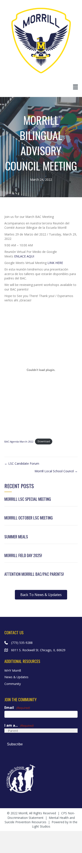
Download (44, 441)
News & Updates (16, 677)
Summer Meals (16, 536)
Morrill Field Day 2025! (23, 555)
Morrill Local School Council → (56, 471)
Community (12, 684)
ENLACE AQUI (24, 256)
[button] (41, 594)
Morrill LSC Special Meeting (27, 499)
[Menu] (75, 87)
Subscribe (15, 744)
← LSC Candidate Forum (21, 463)
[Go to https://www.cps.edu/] (41, 778)
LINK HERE (55, 263)
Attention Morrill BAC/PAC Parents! (34, 574)
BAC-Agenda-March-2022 (18, 441)
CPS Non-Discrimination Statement (41, 815)
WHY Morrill (12, 670)
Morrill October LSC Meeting (28, 518)
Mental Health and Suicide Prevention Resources (40, 820)
